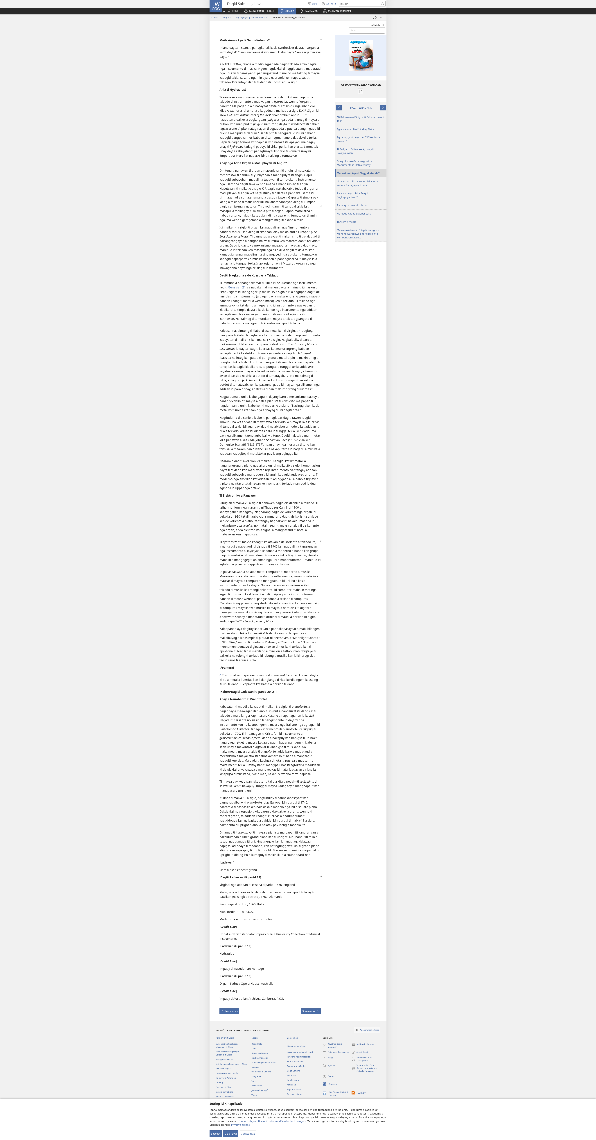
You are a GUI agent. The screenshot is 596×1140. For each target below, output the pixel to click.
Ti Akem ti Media (346, 222)
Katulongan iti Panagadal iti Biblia (231, 1064)
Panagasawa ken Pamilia (227, 1073)
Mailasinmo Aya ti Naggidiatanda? (358, 173)
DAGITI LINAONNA (361, 107)
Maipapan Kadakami (296, 1046)
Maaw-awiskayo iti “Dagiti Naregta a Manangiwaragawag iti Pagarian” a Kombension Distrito (358, 233)
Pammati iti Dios (223, 1087)
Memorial (291, 1075)
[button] (259, 11)
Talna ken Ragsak (224, 1068)
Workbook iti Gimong (261, 1071)
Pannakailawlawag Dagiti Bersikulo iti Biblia (227, 1053)
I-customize (248, 1133)
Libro (253, 1048)
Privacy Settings (240, 1124)
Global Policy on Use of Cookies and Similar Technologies (272, 1121)
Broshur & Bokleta (259, 1053)
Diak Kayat (231, 1133)
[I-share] (375, 17)
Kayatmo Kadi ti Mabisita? (299, 1056)
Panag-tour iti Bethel (296, 1066)
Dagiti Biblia (256, 1043)
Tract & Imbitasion (259, 1057)
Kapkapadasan (294, 1089)
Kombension (293, 1080)
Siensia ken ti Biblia (224, 1091)
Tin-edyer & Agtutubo (226, 1077)
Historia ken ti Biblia (225, 1096)
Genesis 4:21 (237, 287)
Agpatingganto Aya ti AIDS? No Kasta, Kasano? (359, 139)
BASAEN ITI (377, 25)
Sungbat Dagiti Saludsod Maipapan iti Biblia (227, 1045)
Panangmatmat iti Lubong (352, 205)
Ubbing (219, 1082)
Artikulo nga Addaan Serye (263, 1062)
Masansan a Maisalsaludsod (300, 1052)
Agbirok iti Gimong (363, 1044)
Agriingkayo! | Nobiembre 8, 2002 (252, 17)
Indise (254, 1081)
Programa (256, 1076)
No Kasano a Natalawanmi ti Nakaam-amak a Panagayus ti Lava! (359, 183)
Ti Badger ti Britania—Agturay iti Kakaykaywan (356, 151)
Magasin (227, 17)
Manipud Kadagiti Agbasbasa (354, 213)
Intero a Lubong (294, 1094)
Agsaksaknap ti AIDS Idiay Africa (356, 129)
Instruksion (256, 1085)
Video (254, 1095)
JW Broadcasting (259, 1090)
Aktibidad (291, 1084)
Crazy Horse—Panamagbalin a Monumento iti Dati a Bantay (354, 163)
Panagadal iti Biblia (224, 1059)
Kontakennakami (295, 1061)
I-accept (215, 1133)
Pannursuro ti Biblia (225, 1037)
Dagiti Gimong (293, 1070)
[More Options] (382, 17)
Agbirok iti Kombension (336, 1052)
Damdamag (292, 1037)
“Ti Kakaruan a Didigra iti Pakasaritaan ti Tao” (360, 119)
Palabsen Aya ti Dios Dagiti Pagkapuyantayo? (352, 195)
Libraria (214, 17)
